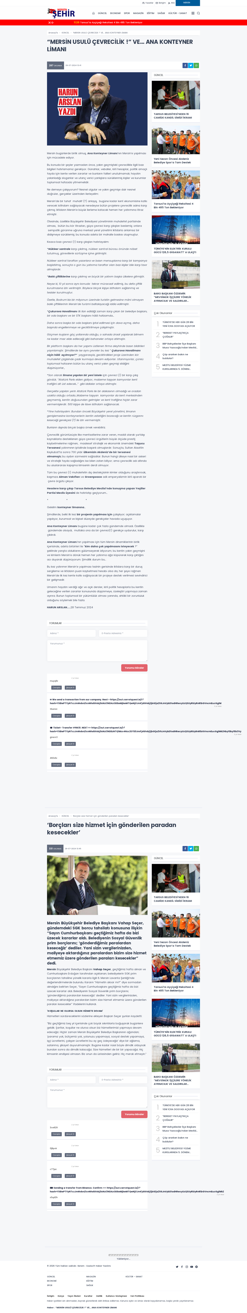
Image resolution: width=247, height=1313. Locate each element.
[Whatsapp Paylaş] (196, 65)
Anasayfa (53, 32)
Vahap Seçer (102, 969)
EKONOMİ (115, 13)
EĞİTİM (150, 13)
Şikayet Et (70, 687)
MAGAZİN (138, 13)
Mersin (51, 969)
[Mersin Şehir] (61, 13)
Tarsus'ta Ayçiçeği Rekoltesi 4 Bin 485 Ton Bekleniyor (108, 22)
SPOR (127, 13)
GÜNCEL (102, 13)
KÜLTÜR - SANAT (178, 13)
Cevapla (56, 687)
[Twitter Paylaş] (190, 65)
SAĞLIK (161, 13)
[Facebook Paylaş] (185, 65)
